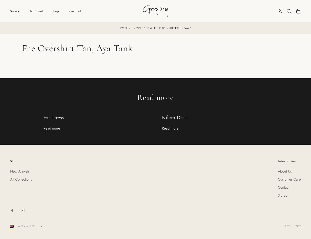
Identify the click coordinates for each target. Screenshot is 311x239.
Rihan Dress (175, 117)
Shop (55, 11)
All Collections (21, 179)
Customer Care (289, 179)
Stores (14, 11)
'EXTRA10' (182, 28)
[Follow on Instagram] (23, 210)
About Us (285, 171)
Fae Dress (53, 117)
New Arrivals (20, 171)
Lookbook (74, 11)
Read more (51, 128)
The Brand (35, 11)
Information (287, 161)
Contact (283, 187)
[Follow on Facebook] (12, 210)
